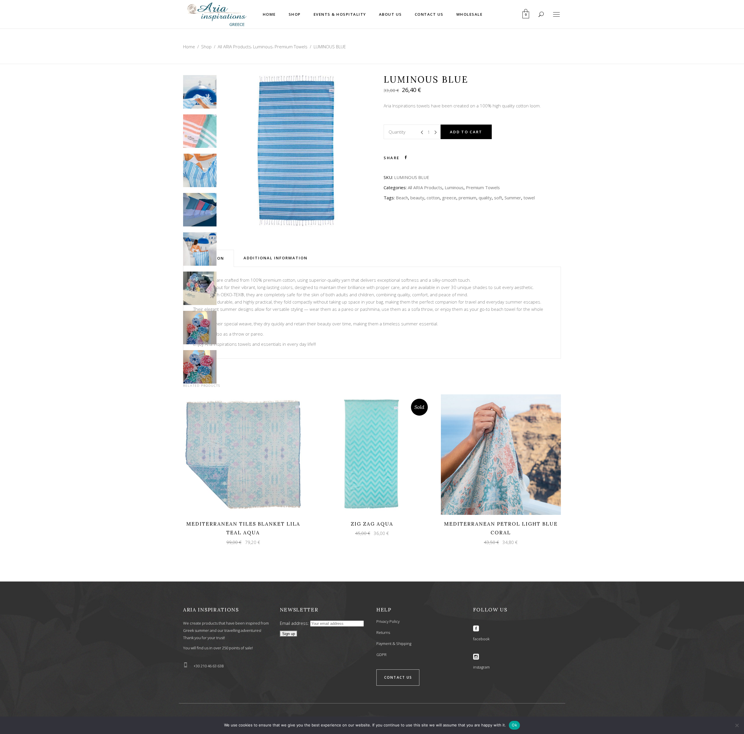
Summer (513, 198)
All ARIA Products (234, 46)
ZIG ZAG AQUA (372, 524)
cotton (433, 198)
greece (449, 198)
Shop (206, 46)
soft (498, 198)
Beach (402, 198)
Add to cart (466, 131)
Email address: (295, 623)
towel (529, 198)
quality (485, 198)
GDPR (381, 654)
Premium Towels (291, 46)
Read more (366, 454)
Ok (514, 725)
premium (467, 198)
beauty (417, 198)
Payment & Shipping (393, 643)
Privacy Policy (388, 621)
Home (189, 46)
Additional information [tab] (275, 257)
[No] (737, 725)
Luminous (263, 46)
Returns (383, 632)
